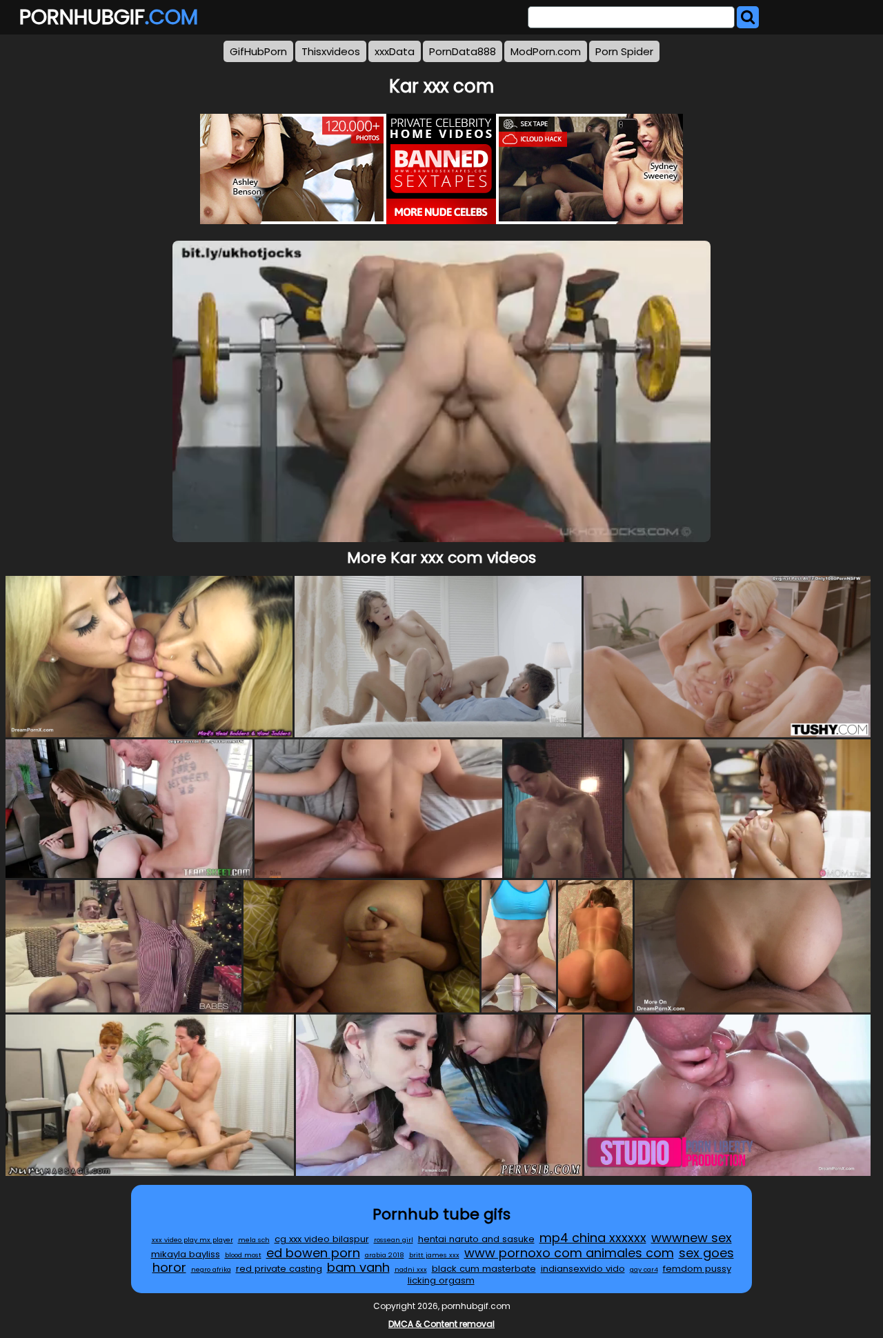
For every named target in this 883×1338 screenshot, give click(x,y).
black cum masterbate (484, 1268)
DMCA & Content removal (441, 1324)
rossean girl (393, 1239)
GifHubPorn (258, 51)
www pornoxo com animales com (569, 1252)
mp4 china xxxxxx (592, 1237)
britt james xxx (434, 1254)
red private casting (279, 1268)
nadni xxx (411, 1269)
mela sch (254, 1239)
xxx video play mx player (192, 1239)
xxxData (395, 51)
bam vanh (358, 1267)
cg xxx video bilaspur (322, 1239)
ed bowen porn (313, 1252)
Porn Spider (624, 51)
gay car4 (644, 1269)
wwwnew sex (691, 1237)
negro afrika (211, 1269)
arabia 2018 (384, 1254)
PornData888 (462, 51)
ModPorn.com (545, 51)
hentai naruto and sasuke (476, 1239)
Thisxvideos (330, 51)
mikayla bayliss (185, 1254)
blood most (243, 1254)
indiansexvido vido (583, 1268)
